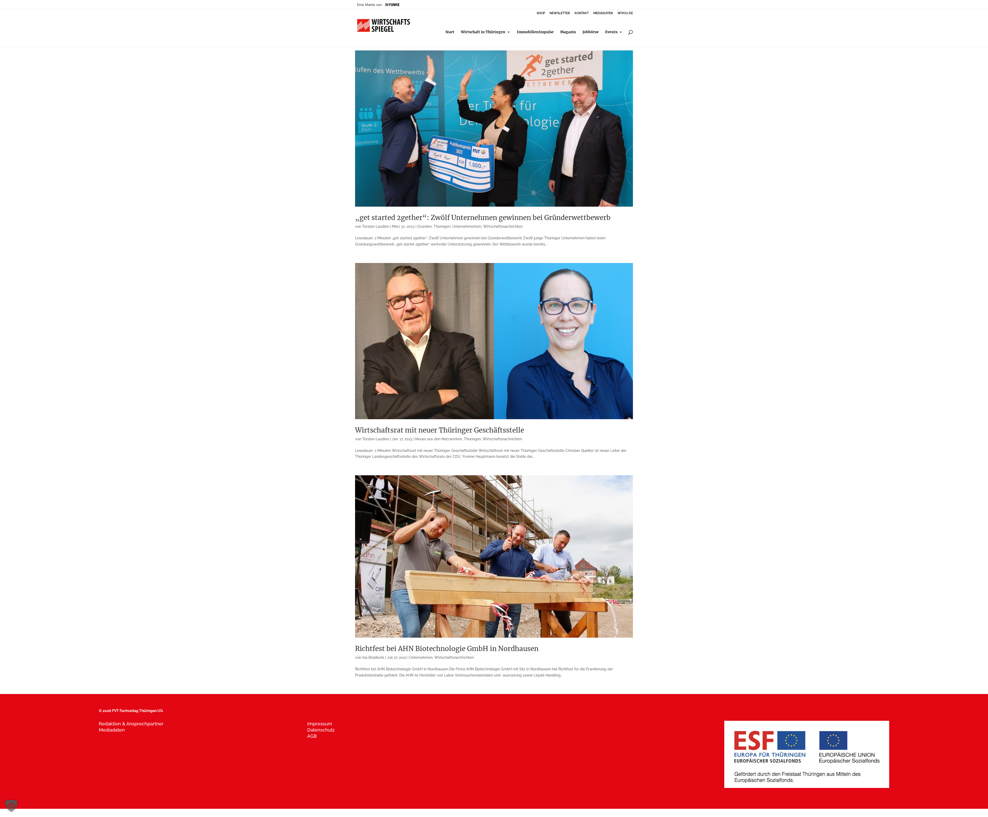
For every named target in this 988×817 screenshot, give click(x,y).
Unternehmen (421, 657)
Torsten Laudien (375, 226)
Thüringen (442, 226)
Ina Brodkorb (373, 657)
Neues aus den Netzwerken (438, 439)
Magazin (568, 32)
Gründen (424, 226)
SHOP (541, 13)
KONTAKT (582, 13)
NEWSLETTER (560, 13)
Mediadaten (112, 730)
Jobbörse (591, 32)
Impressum (319, 723)
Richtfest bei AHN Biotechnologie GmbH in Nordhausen (447, 648)
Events (611, 32)
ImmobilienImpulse (535, 32)
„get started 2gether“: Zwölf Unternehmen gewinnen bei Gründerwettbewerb (483, 217)
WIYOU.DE (625, 13)
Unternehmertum (466, 226)
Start (449, 32)
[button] (11, 805)
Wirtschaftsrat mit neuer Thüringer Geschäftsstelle (439, 430)
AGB (312, 736)
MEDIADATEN (603, 13)
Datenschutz (321, 730)
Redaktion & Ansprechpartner (131, 723)
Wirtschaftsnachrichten (503, 226)
